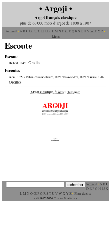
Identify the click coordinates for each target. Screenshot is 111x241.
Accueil (11, 31)
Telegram (73, 91)
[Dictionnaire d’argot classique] (55, 141)
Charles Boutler (63, 198)
